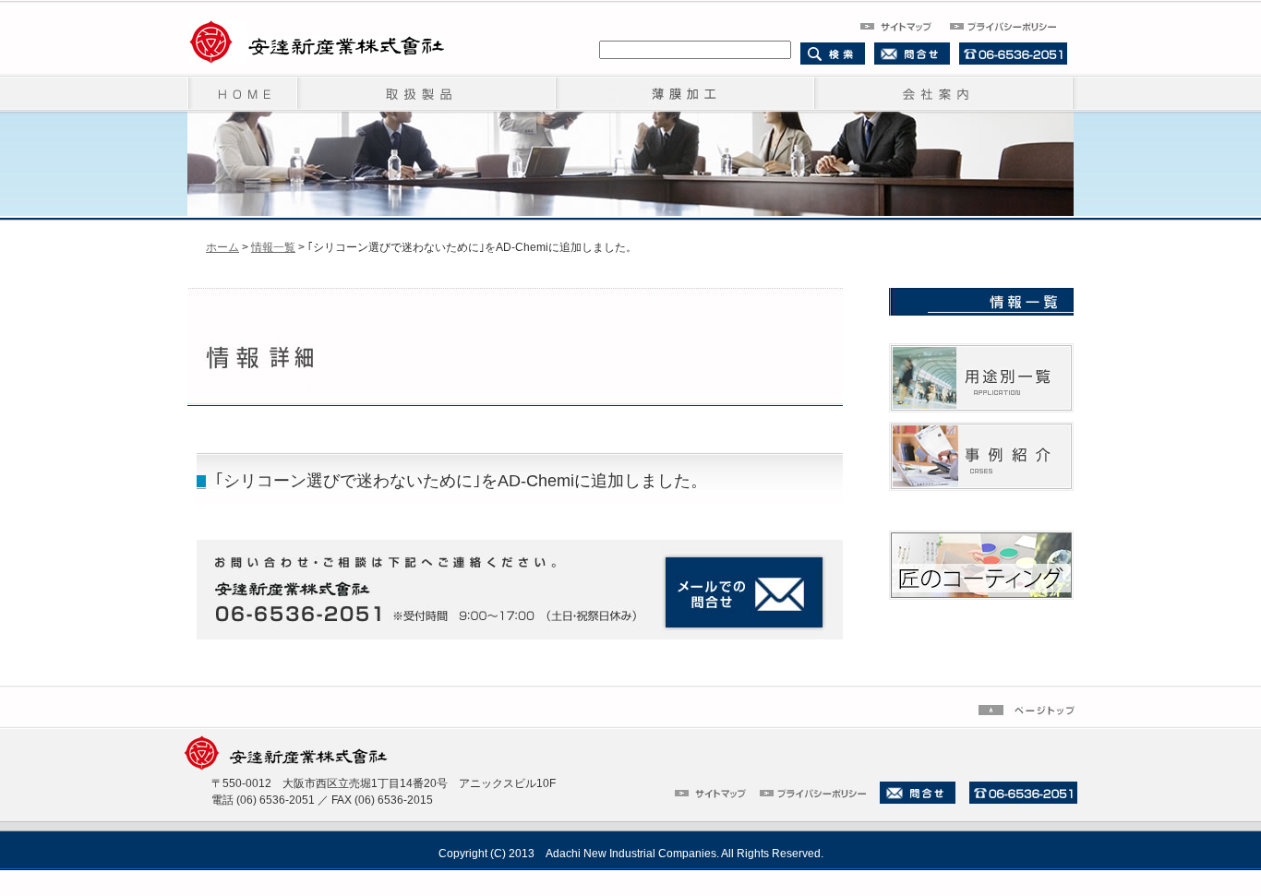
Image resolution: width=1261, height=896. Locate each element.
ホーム (222, 247)
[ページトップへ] (1028, 708)
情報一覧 (273, 247)
